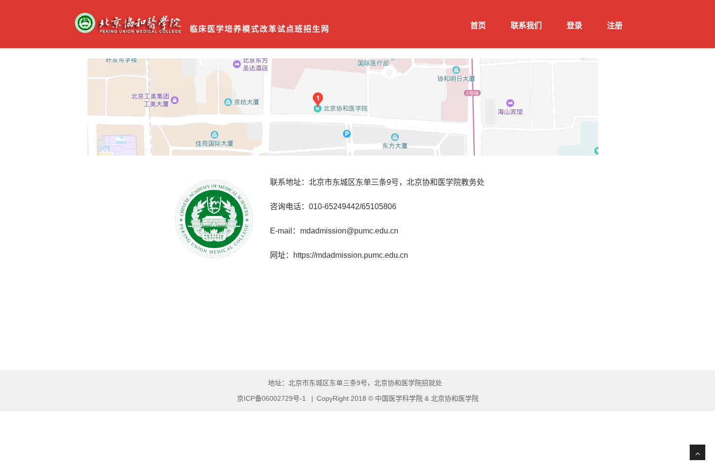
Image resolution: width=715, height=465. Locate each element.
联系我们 (526, 25)
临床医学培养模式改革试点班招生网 (260, 29)
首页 (478, 25)
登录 (574, 25)
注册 (615, 25)
